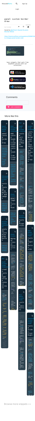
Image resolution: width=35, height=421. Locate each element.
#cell (20, 128)
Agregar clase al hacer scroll (13, 244)
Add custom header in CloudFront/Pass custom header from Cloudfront (13, 146)
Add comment (14, 107)
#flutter (30, 232)
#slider (30, 323)
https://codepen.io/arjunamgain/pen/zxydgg (4, 207)
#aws (12, 126)
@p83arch (14, 30)
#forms (21, 296)
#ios (3, 258)
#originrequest (14, 131)
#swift (3, 262)
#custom (25, 30)
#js (3, 181)
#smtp (29, 128)
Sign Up (24, 3)
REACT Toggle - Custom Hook (13, 203)
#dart (29, 230)
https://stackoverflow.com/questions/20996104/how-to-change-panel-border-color (4, 156)
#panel (20, 30)
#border (7, 31)
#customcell (22, 131)
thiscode (7, 4)
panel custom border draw (4, 138)
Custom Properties (21, 222)
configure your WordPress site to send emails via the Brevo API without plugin (30, 146)
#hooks (13, 194)
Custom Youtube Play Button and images (4, 191)
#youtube (4, 221)
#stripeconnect (6, 267)
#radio (21, 299)
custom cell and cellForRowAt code (21, 140)
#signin (30, 235)
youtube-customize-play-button (4, 234)
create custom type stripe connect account (4, 278)
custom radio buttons (21, 306)
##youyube (5, 176)
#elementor (31, 318)
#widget (30, 321)
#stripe (4, 265)
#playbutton (5, 177)
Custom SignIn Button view (30, 243)
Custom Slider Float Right (30, 330)
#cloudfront (14, 128)
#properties (22, 217)
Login (17, 9)
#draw (12, 31)
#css (20, 295)
